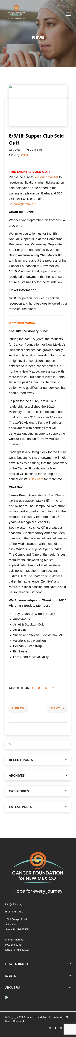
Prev (19, 708)
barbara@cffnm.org (22, 204)
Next (56, 708)
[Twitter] (50, 1028)
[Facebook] (55, 1028)
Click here (36, 479)
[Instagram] (61, 1028)
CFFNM (25, 155)
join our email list (46, 177)
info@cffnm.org (13, 904)
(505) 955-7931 (14, 911)
